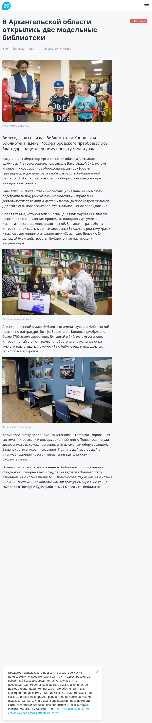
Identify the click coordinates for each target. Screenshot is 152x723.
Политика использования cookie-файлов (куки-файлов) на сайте (48, 711)
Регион (67, 48)
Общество (51, 48)
